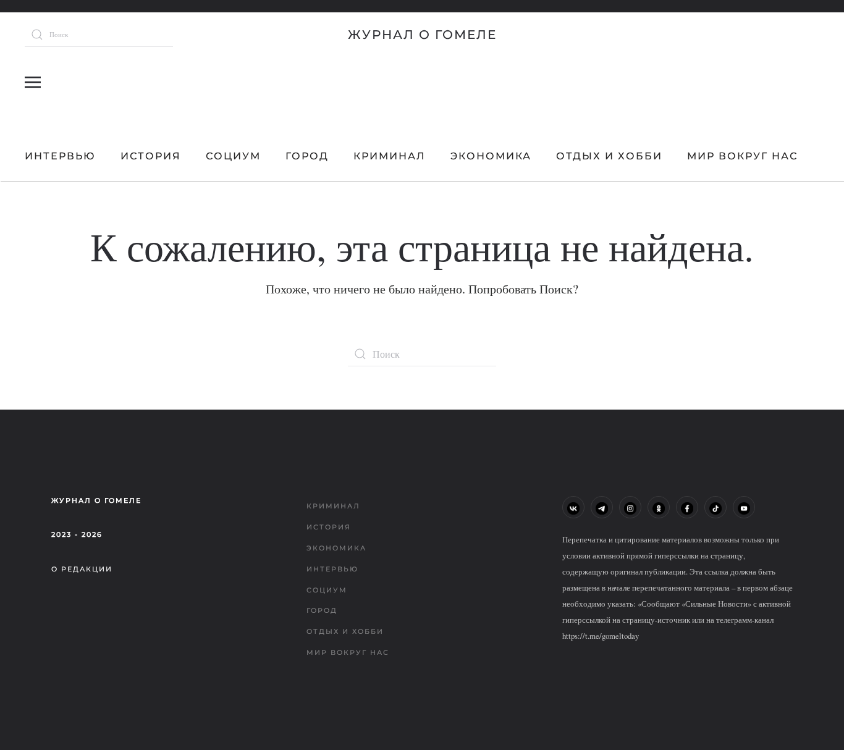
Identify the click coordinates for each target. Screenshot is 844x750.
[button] (33, 82)
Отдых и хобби (609, 156)
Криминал (389, 156)
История (150, 156)
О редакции (81, 569)
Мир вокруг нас (742, 156)
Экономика (490, 156)
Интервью (60, 156)
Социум (233, 156)
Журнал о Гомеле (422, 34)
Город (307, 156)
